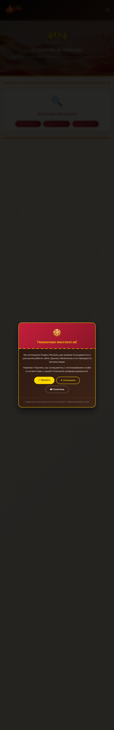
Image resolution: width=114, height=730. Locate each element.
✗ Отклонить (68, 380)
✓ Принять (44, 380)
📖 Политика (57, 389)
